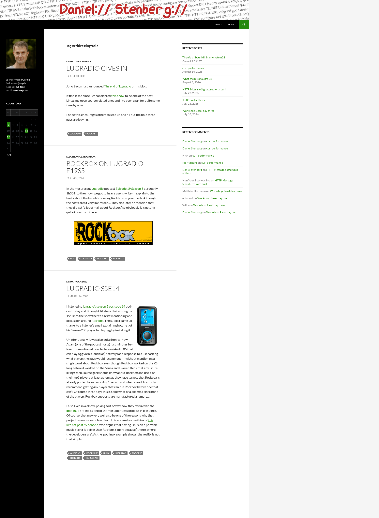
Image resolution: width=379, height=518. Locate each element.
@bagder (22, 83)
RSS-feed (20, 86)
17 (8, 136)
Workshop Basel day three (198, 110)
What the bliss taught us (197, 78)
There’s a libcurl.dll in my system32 (203, 57)
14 (26, 130)
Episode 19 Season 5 (129, 188)
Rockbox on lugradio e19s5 (104, 167)
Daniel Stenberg (192, 141)
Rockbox (89, 156)
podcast (91, 133)
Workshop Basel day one (212, 198)
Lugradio (98, 188)
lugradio (75, 133)
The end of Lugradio (117, 86)
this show (117, 96)
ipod (72, 258)
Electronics (74, 156)
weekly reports (20, 90)
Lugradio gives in (96, 68)
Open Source (83, 61)
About (219, 24)
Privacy (232, 24)
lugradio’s (89, 306)
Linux (70, 61)
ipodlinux (72, 410)
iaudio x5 (75, 453)
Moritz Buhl (189, 162)
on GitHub (24, 79)
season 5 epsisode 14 (111, 306)
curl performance (193, 68)
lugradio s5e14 (92, 288)
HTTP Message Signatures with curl (204, 89)
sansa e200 (92, 458)
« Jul (9, 154)
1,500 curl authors (193, 100)
